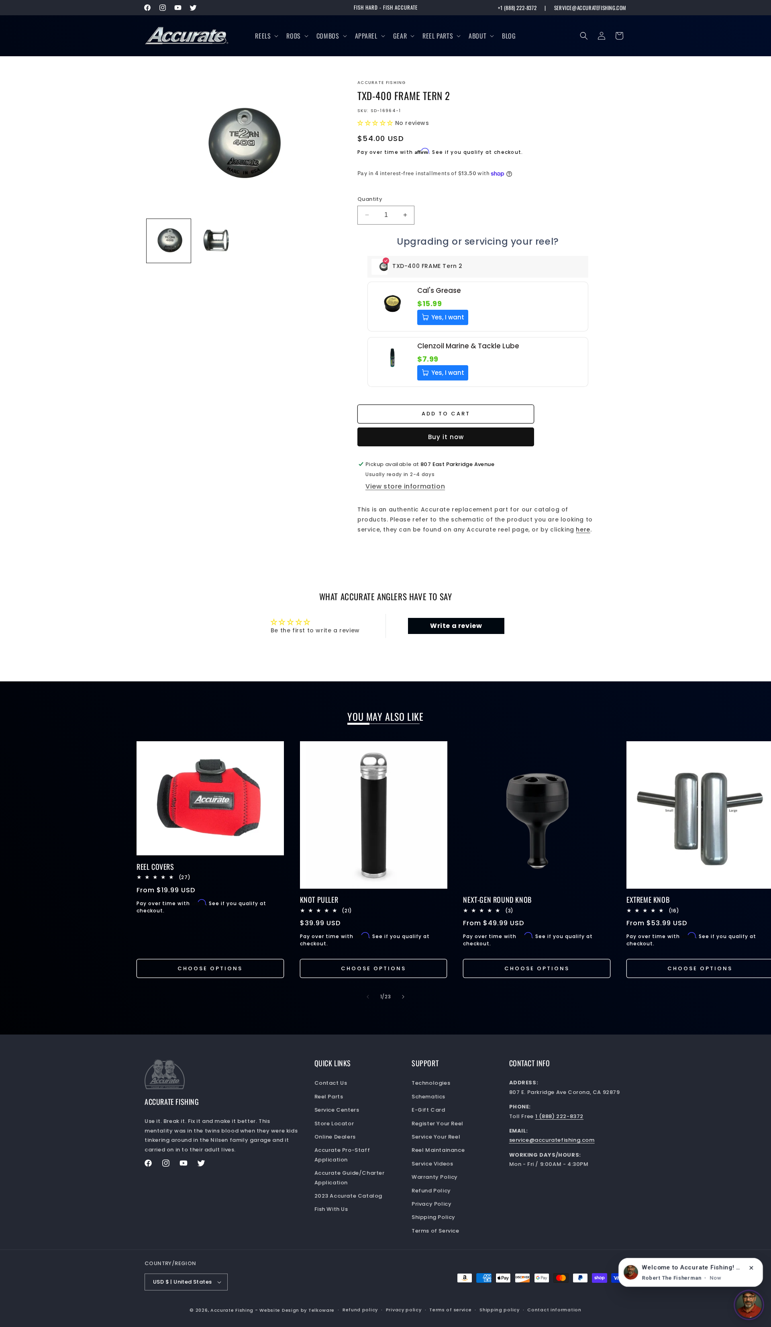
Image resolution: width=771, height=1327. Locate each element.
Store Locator (334, 1123)
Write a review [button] (456, 625)
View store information (405, 486)
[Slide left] (368, 997)
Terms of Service (435, 1231)
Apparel (366, 36)
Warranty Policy (435, 1177)
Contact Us (330, 1083)
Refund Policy (431, 1190)
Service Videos (432, 1164)
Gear (400, 36)
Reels (263, 36)
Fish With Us (331, 1209)
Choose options (210, 968)
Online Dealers (335, 1137)
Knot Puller (319, 899)
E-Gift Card (428, 1110)
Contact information (554, 1310)
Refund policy (360, 1310)
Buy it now (446, 437)
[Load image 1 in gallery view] (169, 241)
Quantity (369, 199)
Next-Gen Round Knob (497, 899)
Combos (327, 36)
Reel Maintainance (438, 1150)
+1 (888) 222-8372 (517, 7)
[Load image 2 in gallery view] (217, 241)
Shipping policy (499, 1310)
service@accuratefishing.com (590, 7)
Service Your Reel (436, 1137)
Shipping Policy (433, 1217)
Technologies (431, 1083)
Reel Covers (155, 866)
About (477, 36)
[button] (265, 36)
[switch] (749, 1305)
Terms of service (450, 1310)
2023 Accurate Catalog (348, 1196)
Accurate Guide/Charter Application (349, 1177)
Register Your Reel (437, 1123)
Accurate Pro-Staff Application (342, 1154)
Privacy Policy (431, 1204)
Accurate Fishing (231, 1310)
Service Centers (336, 1110)
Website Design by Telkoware (297, 1310)
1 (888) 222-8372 (559, 1116)
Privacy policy (404, 1310)
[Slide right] (403, 997)
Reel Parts (437, 36)
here (583, 529)
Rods (293, 36)
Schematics (428, 1096)
